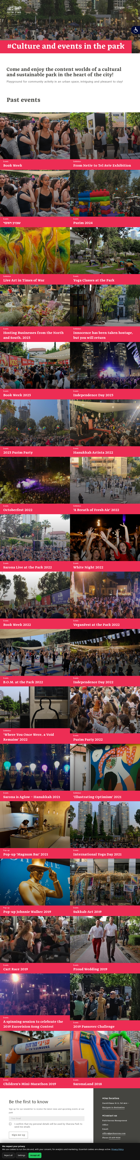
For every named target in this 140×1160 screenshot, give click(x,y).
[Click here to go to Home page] (14, 11)
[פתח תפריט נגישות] (135, 30)
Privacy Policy (117, 1149)
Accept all (35, 1155)
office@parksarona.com (114, 1134)
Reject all (8, 1155)
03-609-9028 (114, 1138)
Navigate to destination (113, 1108)
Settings (21, 1155)
